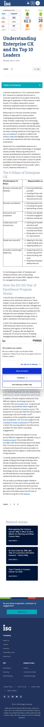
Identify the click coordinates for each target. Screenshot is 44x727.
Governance (7, 668)
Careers (5, 644)
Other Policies (12, 691)
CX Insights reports (27, 409)
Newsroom (7, 656)
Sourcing (6, 672)
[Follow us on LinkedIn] (12, 696)
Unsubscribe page (29, 676)
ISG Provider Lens (21, 404)
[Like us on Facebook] (4, 696)
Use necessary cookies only (22, 384)
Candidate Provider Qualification (15, 422)
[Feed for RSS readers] (20, 696)
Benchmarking (8, 676)
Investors (6, 648)
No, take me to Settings (29, 364)
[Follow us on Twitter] (8, 696)
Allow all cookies (22, 371)
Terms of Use (21, 687)
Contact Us (21, 612)
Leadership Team (9, 652)
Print (36, 69)
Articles (26, 668)
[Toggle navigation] (38, 3)
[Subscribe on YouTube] (16, 696)
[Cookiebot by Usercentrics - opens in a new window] (33, 340)
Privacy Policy (7, 687)
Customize (21, 378)
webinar (27, 494)
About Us (6, 640)
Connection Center (30, 672)
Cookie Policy (35, 687)
